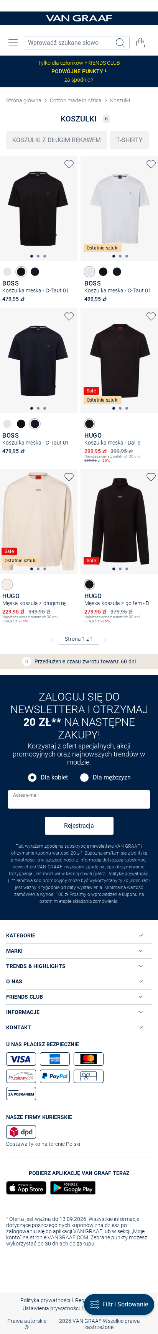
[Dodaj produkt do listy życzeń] (69, 164)
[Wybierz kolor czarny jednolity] (21, 271)
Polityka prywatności (128, 873)
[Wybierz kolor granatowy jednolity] (35, 271)
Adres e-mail (26, 795)
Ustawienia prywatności (51, 1308)
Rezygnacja (20, 873)
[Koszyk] (140, 42)
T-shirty (129, 140)
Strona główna (23, 100)
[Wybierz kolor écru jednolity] (7, 584)
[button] (13, 42)
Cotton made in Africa (76, 100)
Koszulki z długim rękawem (56, 140)
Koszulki (120, 100)
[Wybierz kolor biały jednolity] (7, 271)
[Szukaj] (121, 42)
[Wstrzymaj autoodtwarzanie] (26, 661)
